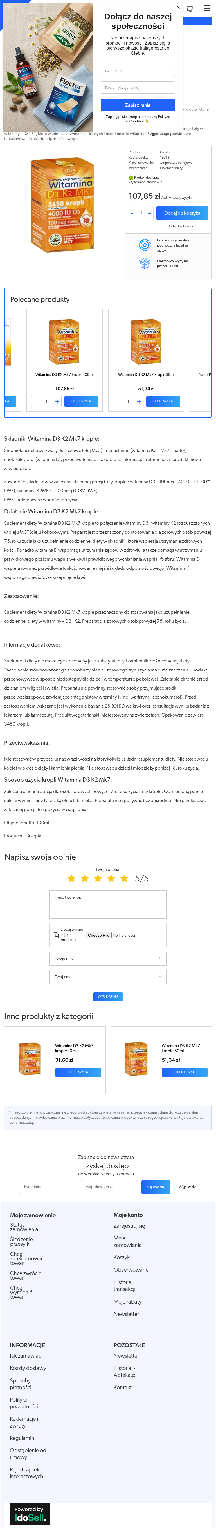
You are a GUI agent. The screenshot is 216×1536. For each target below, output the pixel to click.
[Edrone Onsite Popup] (108, 768)
